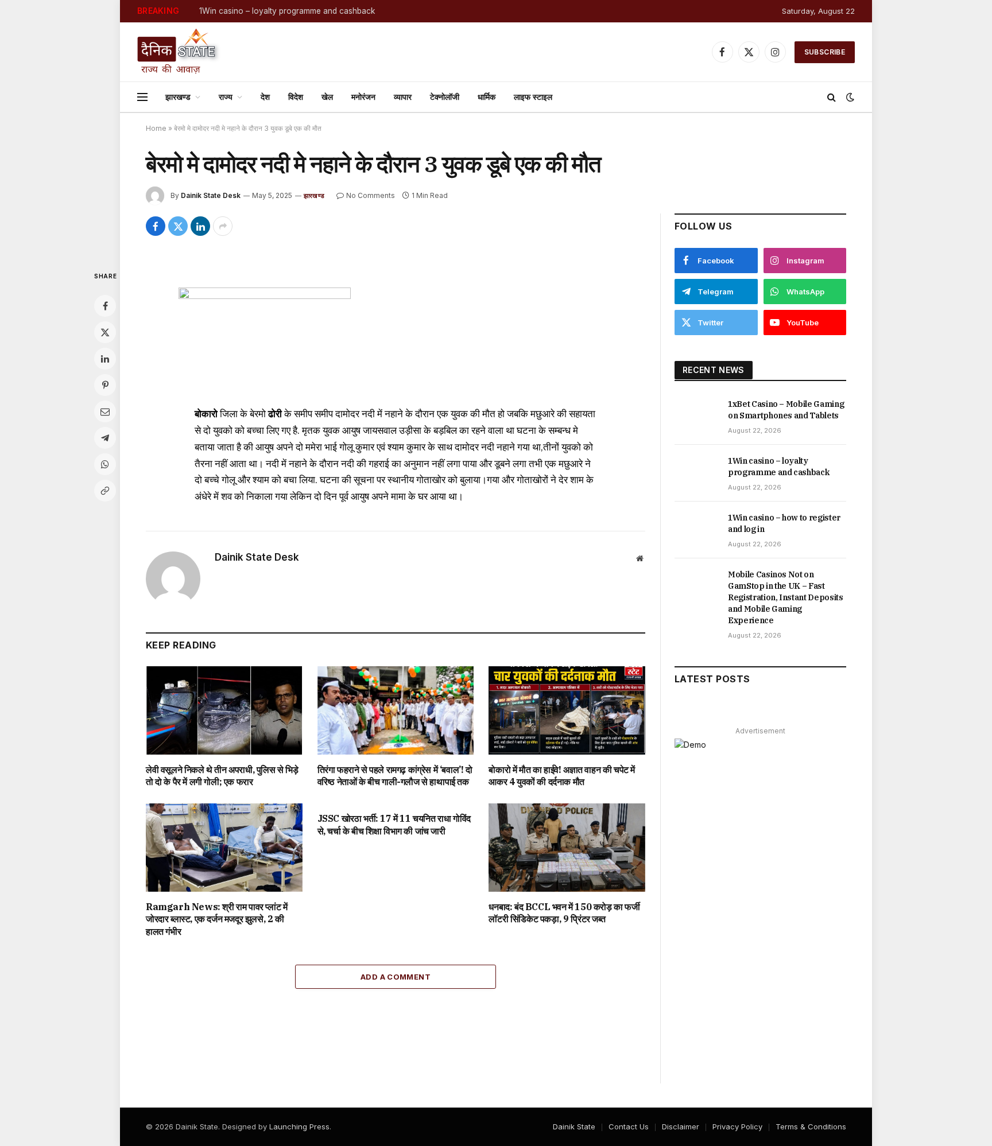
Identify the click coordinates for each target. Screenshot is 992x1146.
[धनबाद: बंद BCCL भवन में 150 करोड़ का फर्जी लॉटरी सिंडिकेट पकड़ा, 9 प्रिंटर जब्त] (567, 847)
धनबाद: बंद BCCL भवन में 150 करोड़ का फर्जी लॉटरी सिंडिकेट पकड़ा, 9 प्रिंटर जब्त (564, 913)
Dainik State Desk (211, 195)
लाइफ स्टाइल (533, 97)
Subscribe (824, 52)
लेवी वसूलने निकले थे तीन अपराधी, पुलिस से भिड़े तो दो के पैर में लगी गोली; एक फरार (222, 776)
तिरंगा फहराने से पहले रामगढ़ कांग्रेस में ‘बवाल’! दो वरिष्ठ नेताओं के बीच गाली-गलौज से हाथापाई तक (394, 776)
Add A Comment (396, 976)
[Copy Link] (105, 491)
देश (265, 97)
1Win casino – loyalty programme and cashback (287, 10)
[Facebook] (105, 306)
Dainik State (574, 1126)
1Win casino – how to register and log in (784, 523)
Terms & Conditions (811, 1126)
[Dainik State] (178, 51)
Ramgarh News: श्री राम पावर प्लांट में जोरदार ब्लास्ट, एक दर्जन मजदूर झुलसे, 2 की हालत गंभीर (216, 919)
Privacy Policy (737, 1126)
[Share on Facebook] (155, 226)
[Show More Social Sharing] (222, 226)
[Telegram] (105, 438)
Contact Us (629, 1126)
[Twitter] (105, 332)
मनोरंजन (363, 97)
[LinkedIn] (105, 359)
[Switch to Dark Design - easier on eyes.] (849, 97)
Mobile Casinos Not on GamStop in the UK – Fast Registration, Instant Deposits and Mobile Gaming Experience (785, 597)
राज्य (225, 97)
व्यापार (403, 97)
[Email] (105, 411)
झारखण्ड (178, 97)
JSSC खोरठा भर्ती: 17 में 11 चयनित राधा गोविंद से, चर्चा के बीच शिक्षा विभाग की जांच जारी (394, 825)
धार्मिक (486, 97)
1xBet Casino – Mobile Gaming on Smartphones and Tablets (786, 410)
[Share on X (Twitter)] (178, 226)
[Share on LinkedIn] (200, 226)
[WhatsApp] (105, 464)
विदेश (295, 97)
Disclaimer (680, 1126)
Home (156, 128)
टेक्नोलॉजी (444, 97)
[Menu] (142, 97)
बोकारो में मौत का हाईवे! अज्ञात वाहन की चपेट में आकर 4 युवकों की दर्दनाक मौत (562, 776)
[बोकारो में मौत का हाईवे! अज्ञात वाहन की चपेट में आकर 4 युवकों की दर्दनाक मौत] (567, 710)
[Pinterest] (105, 385)
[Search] (831, 97)
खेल (327, 97)
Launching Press (299, 1126)
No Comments (370, 195)
